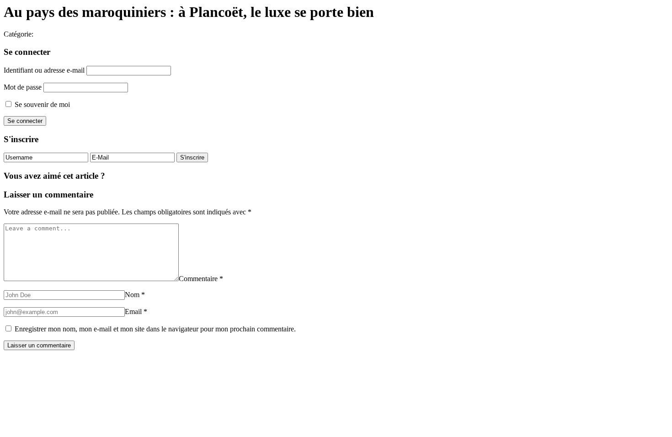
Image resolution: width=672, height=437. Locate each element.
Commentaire (201, 278)
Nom (135, 294)
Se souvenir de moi (41, 104)
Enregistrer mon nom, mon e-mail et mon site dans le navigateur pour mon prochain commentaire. (155, 329)
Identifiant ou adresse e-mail (44, 70)
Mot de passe (23, 87)
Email (136, 311)
